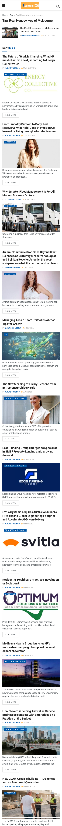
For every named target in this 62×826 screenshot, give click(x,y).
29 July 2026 (29, 200)
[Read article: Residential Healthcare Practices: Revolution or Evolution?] (31, 605)
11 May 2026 (28, 524)
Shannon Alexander (31, 36)
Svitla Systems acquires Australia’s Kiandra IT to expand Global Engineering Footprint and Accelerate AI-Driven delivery (29, 515)
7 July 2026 (28, 267)
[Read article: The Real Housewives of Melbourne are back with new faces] (10, 32)
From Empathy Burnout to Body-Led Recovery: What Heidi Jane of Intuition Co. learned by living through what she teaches (29, 127)
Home (5, 15)
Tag (11, 15)
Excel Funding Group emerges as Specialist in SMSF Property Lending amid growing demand (29, 451)
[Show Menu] (3, 5)
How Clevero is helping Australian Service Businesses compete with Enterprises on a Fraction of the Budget (28, 714)
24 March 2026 (29, 787)
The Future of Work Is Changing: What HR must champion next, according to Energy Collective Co (28, 60)
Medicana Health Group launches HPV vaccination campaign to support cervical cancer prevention (28, 647)
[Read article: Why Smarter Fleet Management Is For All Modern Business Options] (31, 217)
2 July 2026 (29, 328)
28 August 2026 (29, 68)
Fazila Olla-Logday (13, 200)
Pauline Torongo (12, 68)
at (6, 335)
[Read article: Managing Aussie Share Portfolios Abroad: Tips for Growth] (31, 346)
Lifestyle (10, 142)
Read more (12, 114)
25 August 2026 (29, 136)
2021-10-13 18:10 (49, 36)
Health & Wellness (15, 662)
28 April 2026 (28, 655)
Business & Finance (15, 75)
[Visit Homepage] (30, 5)
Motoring (10, 206)
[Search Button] (58, 5)
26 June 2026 (28, 459)
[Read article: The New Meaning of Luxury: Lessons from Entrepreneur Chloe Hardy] (31, 409)
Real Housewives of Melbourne (29, 15)
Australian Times (12, 267)
